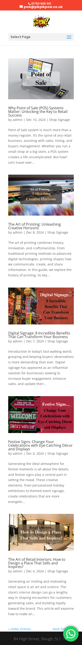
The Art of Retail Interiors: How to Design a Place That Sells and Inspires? (36, 563)
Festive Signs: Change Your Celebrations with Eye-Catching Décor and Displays (40, 445)
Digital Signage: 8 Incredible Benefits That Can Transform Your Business (39, 335)
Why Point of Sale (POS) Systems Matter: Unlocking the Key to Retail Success (37, 111)
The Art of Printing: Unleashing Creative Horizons (34, 226)
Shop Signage (59, 119)
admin (18, 119)
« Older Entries (19, 629)
